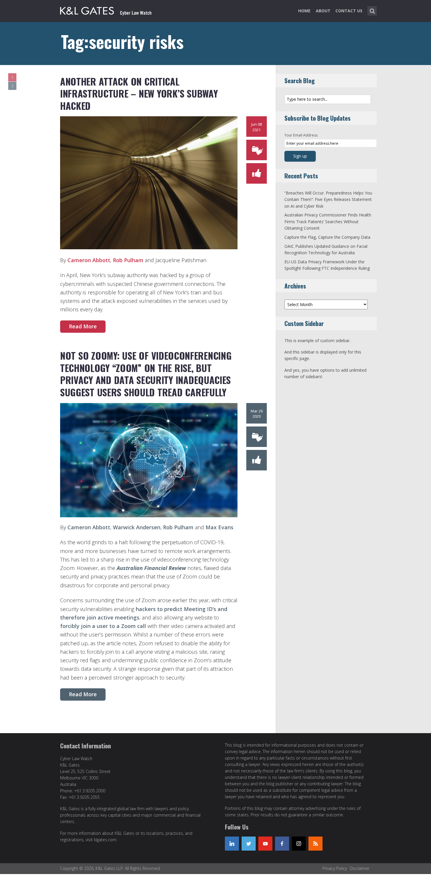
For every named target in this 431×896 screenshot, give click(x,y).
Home (304, 10)
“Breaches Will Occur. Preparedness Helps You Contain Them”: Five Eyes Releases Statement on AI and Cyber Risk (328, 199)
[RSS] (315, 844)
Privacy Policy (335, 868)
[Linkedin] (232, 844)
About (323, 10)
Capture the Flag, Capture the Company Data (327, 237)
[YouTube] (265, 844)
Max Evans (219, 527)
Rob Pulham (128, 260)
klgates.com (105, 839)
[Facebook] (282, 844)
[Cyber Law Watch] (110, 9)
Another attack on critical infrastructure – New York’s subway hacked (139, 93)
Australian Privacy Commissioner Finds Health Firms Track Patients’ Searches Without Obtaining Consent (327, 221)
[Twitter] (249, 844)
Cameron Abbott (88, 260)
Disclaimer (359, 868)
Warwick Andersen (136, 527)
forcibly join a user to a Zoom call (103, 625)
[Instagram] (299, 844)
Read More (83, 326)
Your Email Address (301, 135)
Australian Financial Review (151, 567)
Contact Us (348, 10)
